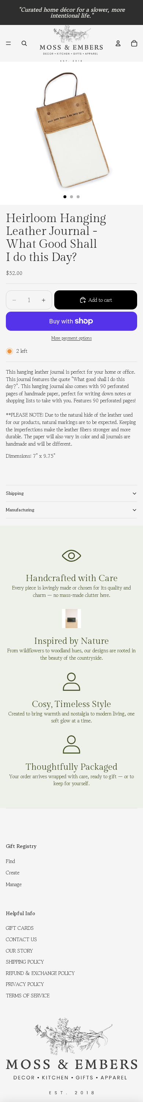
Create (12, 872)
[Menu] (8, 43)
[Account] (118, 43)
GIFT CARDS (20, 928)
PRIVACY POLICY (25, 984)
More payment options (71, 338)
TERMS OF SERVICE (28, 995)
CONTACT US (21, 939)
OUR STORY (19, 950)
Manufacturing (20, 510)
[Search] (24, 43)
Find (10, 861)
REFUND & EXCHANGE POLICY (40, 973)
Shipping (15, 493)
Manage (14, 884)
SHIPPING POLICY (25, 961)
